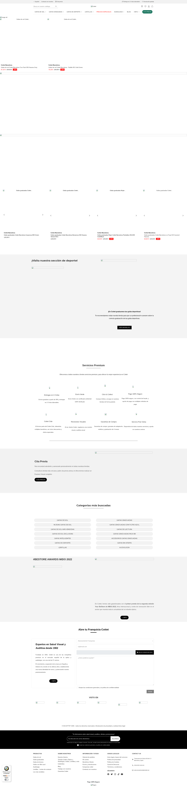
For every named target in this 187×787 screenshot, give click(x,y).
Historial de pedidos (89, 757)
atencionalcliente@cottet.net (141, 770)
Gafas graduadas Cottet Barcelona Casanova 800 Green (21, 235)
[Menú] (10, 766)
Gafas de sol (37, 757)
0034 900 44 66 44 (139, 765)
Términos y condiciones (114, 767)
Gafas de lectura (38, 762)
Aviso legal (122, 726)
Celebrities (61, 764)
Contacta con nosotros (47, 1)
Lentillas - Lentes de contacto (42, 769)
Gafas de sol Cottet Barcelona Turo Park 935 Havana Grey (19, 67)
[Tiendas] (142, 6)
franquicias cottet (88, 767)
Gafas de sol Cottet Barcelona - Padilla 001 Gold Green (66, 67)
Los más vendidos (38, 772)
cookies (115, 726)
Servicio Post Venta (139, 422)
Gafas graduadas (38, 759)
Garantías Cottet (63, 771)
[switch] (6, 779)
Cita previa (60, 1)
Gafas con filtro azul (39, 764)
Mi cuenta (86, 759)
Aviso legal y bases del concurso (117, 757)
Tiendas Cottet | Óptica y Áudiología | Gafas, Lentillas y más (68, 760)
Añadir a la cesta (23, 62)
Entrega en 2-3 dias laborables (131, 1)
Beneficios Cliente (88, 762)
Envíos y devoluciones (89, 764)
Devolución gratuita (148, 1)
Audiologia (36, 767)
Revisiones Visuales (78, 422)
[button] (136, 11)
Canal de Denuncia (113, 764)
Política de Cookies (113, 762)
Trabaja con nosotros (64, 769)
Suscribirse (115, 738)
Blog (59, 766)
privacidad (108, 726)
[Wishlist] (145, 6)
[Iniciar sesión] (149, 6)
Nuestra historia (63, 757)
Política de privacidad (113, 759)
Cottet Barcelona (6, 65)
